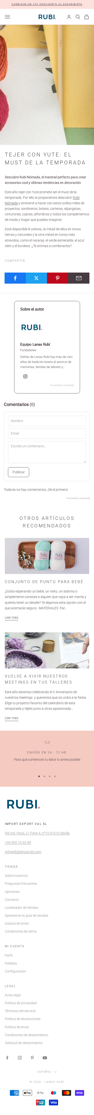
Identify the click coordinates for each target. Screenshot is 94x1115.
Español (44, 1071)
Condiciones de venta (21, 931)
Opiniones (12, 892)
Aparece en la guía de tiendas (26, 915)
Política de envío (17, 1027)
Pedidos (11, 963)
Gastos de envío (17, 923)
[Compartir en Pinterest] (57, 278)
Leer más (11, 617)
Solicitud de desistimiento (24, 1043)
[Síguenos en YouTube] (44, 1057)
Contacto (12, 900)
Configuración (15, 971)
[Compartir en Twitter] (36, 278)
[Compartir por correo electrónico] (78, 278)
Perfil (9, 955)
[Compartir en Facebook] (15, 278)
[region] (47, 754)
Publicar (19, 472)
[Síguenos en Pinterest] (32, 1057)
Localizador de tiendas (21, 907)
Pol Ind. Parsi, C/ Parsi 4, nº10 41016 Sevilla (37, 833)
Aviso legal (13, 995)
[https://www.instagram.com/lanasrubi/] (25, 376)
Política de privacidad (21, 1003)
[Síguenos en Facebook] (7, 1057)
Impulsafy (68, 385)
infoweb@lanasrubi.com (23, 852)
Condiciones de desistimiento (26, 1035)
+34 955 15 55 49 (18, 842)
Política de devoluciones (22, 1019)
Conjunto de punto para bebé (44, 581)
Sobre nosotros (16, 876)
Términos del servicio (20, 1011)
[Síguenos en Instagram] (19, 1057)
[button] (47, 4)
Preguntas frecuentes (21, 883)
